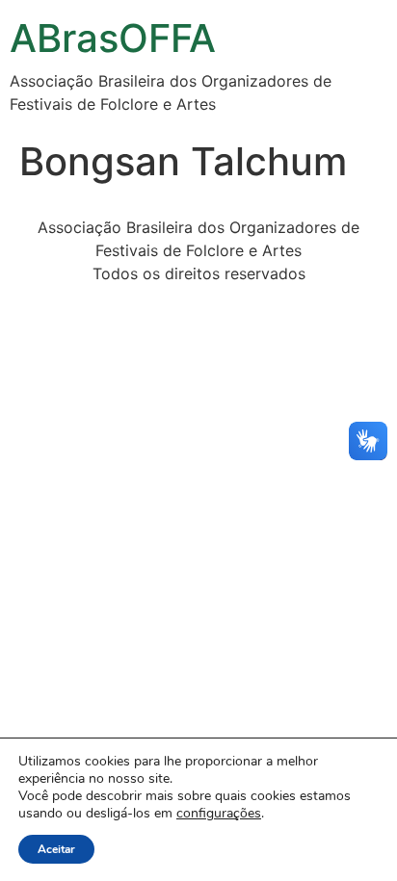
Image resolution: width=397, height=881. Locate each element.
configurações (218, 813)
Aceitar (56, 849)
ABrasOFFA (113, 38)
